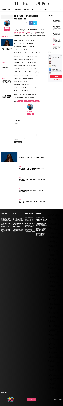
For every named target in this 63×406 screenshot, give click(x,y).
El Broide (7, 28)
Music (9, 9)
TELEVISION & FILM (29, 213)
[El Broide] (7, 23)
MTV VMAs (31, 101)
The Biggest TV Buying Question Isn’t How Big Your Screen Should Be (56, 21)
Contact (46, 9)
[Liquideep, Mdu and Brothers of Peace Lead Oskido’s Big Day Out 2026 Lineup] (50, 46)
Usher (25, 32)
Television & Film (17, 9)
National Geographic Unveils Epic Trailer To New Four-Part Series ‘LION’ (30, 217)
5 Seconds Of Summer (31, 32)
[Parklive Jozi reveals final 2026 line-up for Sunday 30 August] (9, 201)
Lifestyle (34, 9)
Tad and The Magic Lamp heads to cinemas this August (29, 220)
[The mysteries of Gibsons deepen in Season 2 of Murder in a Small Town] (50, 40)
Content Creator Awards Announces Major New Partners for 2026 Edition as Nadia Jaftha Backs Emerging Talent (41, 225)
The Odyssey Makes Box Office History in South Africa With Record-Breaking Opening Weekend (30, 230)
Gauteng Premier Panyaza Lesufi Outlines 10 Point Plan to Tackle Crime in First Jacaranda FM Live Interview (41, 234)
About (40, 9)
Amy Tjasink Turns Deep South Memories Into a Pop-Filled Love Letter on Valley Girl (7, 65)
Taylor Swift (21, 32)
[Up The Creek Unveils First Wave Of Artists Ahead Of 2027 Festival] (7, 73)
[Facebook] (5, 30)
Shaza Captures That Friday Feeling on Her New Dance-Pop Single (6, 96)
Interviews (26, 9)
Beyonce (16, 32)
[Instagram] (7, 30)
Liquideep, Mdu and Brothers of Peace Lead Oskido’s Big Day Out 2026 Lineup (57, 47)
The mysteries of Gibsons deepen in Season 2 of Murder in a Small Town (57, 40)
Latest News (4, 213)
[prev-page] (48, 52)
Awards (6, 13)
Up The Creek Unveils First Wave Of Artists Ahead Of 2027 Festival (7, 81)
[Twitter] (9, 30)
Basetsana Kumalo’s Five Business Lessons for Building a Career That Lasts (41, 230)
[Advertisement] (55, 103)
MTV (15, 30)
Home (2, 13)
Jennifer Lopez (20, 34)
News (3, 9)
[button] (60, 9)
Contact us (4, 392)
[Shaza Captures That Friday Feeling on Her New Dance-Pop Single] (7, 88)
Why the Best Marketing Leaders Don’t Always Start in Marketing (41, 217)
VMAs (37, 101)
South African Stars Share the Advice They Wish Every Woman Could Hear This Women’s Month (41, 220)
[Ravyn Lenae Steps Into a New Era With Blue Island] (7, 42)
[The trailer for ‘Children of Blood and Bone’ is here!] (50, 33)
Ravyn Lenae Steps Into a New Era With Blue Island (7, 50)
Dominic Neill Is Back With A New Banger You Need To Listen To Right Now (57, 28)
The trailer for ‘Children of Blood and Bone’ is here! (57, 34)
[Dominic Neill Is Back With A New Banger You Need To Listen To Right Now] (50, 27)
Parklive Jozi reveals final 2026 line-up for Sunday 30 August (32, 202)
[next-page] (50, 52)
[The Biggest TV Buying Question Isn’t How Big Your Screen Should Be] (50, 20)
